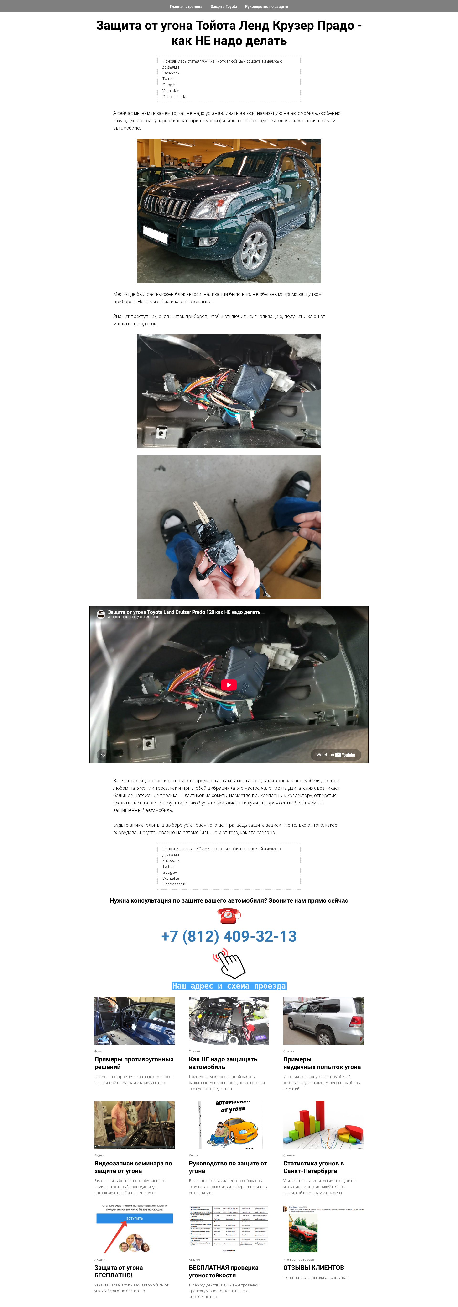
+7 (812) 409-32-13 (229, 936)
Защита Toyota (224, 6)
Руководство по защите (266, 6)
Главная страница (186, 6)
